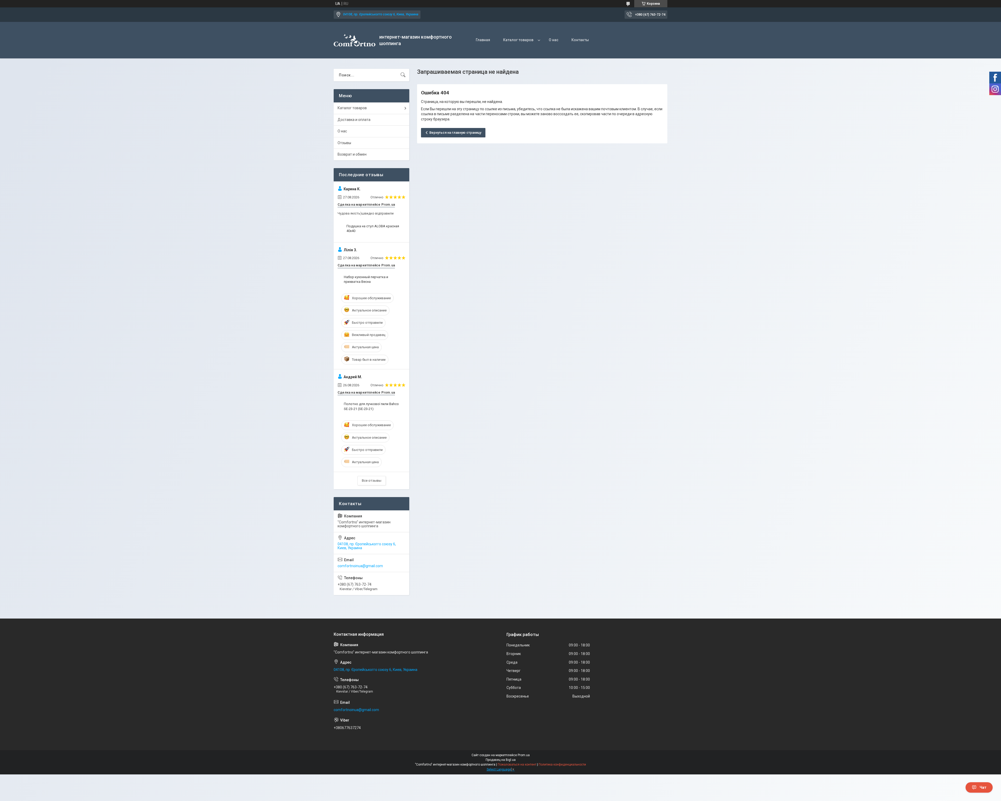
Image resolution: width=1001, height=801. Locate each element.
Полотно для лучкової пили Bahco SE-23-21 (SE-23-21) (371, 406)
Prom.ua (524, 755)
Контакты (580, 40)
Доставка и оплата (354, 120)
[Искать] (403, 75)
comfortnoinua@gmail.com (360, 566)
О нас (553, 40)
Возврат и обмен (352, 154)
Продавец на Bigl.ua (501, 760)
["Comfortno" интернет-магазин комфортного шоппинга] (354, 40)
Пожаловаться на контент (517, 764)
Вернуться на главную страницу (455, 132)
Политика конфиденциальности (562, 764)
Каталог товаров (518, 40)
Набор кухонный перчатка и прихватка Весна (366, 279)
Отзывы (344, 143)
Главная (483, 40)
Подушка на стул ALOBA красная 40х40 (372, 228)
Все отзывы (371, 480)
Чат (983, 787)
